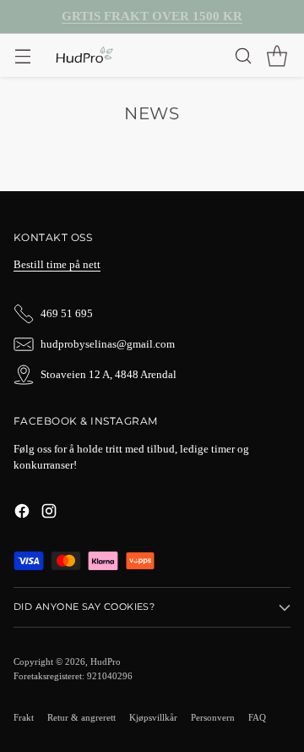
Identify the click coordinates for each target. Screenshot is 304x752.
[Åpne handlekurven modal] (276, 55)
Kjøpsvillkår (153, 717)
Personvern (213, 717)
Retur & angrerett (81, 717)
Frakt (24, 717)
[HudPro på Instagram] (49, 513)
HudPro (105, 661)
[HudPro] (84, 56)
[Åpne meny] (22, 55)
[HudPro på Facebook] (22, 513)
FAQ (257, 717)
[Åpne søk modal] (242, 55)
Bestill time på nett (57, 265)
